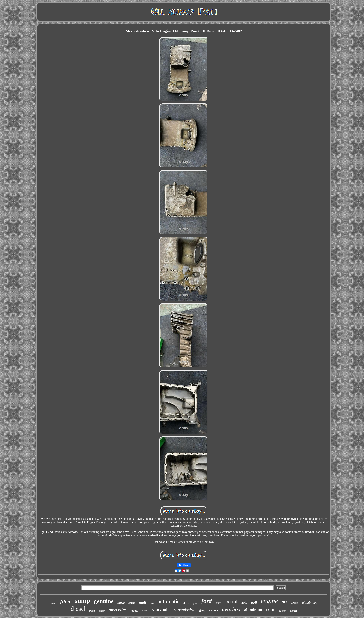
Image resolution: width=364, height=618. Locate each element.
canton (282, 610)
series (213, 610)
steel (145, 610)
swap (92, 610)
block (294, 602)
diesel (78, 608)
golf (254, 602)
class (218, 602)
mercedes (117, 609)
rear (270, 609)
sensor (102, 610)
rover (152, 603)
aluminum (253, 610)
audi (142, 602)
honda (131, 602)
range (121, 602)
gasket (293, 610)
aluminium (309, 602)
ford (206, 601)
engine (269, 600)
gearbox (231, 609)
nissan (53, 603)
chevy (186, 603)
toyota (134, 610)
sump (82, 600)
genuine (104, 601)
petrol (231, 601)
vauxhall (160, 609)
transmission (183, 609)
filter (65, 601)
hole (244, 602)
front (202, 610)
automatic (169, 601)
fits (284, 602)
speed (195, 603)
